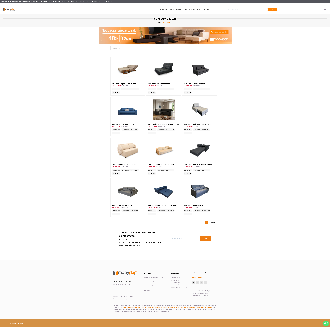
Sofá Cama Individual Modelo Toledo (198, 124)
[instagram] (197, 282)
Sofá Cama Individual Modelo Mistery (198, 165)
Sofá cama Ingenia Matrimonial (124, 84)
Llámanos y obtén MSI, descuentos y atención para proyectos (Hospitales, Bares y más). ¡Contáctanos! (87, 1)
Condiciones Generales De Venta (154, 278)
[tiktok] (201, 282)
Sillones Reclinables (189, 307)
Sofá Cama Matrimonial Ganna (124, 165)
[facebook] (193, 282)
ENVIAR (205, 239)
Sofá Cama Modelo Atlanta (194, 84)
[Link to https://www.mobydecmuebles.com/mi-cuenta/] (321, 9)
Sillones (165, 307)
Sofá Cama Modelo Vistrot (122, 205)
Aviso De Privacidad (150, 282)
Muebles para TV (150, 307)
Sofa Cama (130, 307)
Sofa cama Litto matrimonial (123, 124)
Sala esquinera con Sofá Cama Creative (163, 124)
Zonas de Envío (148, 286)
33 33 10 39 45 (36, 1)
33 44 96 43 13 (56, 1)
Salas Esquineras (139, 307)
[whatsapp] (205, 282)
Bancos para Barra (173, 307)
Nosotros (147, 290)
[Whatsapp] (325, 323)
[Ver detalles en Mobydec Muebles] (128, 69)
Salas (124, 307)
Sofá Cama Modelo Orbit (193, 205)
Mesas (181, 307)
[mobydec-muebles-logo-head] (9, 8)
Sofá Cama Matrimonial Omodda (161, 165)
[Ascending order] (128, 48)
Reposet (198, 307)
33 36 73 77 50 (46, 1)
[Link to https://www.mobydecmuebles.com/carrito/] (325, 9)
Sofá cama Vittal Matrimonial (159, 84)
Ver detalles (115, 92)
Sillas (206, 307)
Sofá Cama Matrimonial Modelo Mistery (163, 205)
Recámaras (158, 307)
